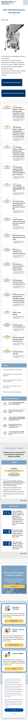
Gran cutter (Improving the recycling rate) (12, 369)
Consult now (14, 586)
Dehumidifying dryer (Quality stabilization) (12, 392)
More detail (24, 500)
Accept (14, 710)
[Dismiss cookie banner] (22, 676)
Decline (14, 713)
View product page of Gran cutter (12, 82)
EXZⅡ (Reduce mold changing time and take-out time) (12, 386)
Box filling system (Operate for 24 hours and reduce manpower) (13, 380)
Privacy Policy (8, 696)
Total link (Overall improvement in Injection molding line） (12, 375)
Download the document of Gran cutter (13, 93)
